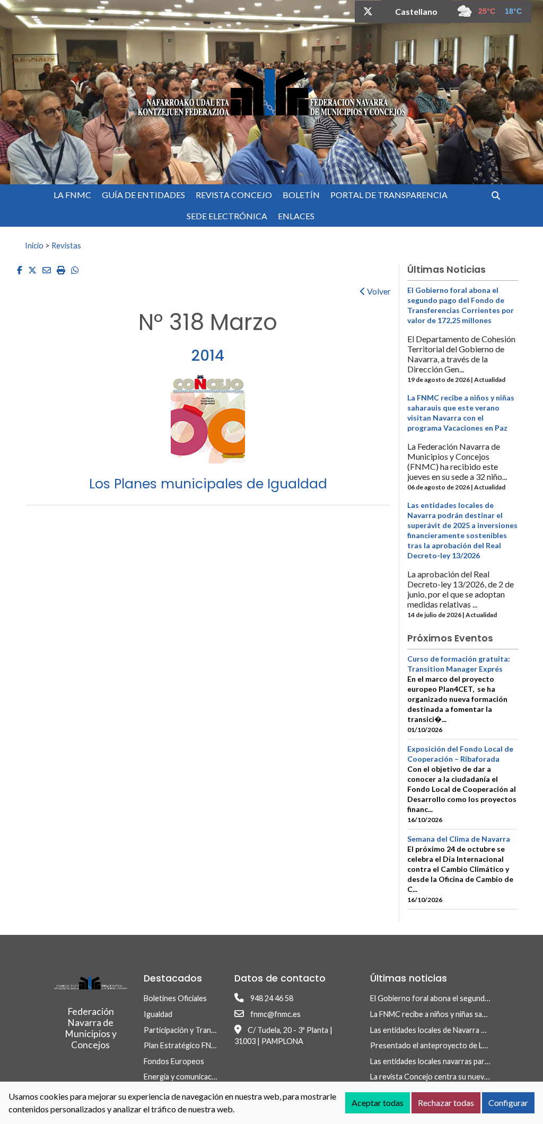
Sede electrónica (227, 216)
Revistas (66, 245)
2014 (207, 355)
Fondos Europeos (174, 1061)
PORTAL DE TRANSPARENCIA (389, 195)
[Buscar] (500, 195)
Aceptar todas (378, 1103)
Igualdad (158, 1014)
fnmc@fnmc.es (275, 1014)
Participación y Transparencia (193, 1029)
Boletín (301, 195)
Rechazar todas (446, 1103)
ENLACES (296, 216)
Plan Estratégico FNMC (183, 1045)
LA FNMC (72, 195)
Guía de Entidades (143, 195)
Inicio (34, 245)
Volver (378, 291)
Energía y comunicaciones (187, 1076)
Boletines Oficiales (175, 998)
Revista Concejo (234, 195)
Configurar (508, 1103)
